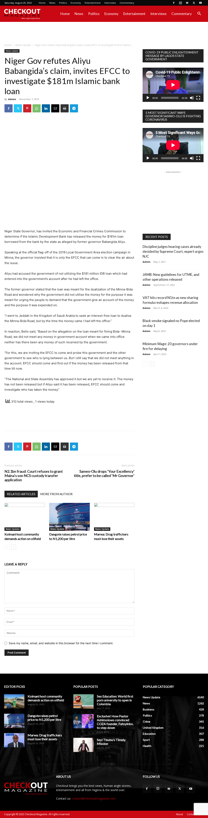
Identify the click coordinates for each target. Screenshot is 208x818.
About (179, 814)
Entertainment (93, 2)
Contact (191, 814)
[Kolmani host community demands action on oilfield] (24, 517)
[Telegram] (74, 108)
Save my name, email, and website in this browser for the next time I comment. (61, 643)
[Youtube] (200, 3)
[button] (199, 14)
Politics (63, 2)
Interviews (110, 2)
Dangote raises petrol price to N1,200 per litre (44, 717)
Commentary (127, 2)
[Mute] (192, 98)
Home (42, 2)
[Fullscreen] (198, 98)
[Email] (55, 108)
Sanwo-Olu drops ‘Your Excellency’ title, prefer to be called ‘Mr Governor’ (104, 473)
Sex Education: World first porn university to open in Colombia (115, 700)
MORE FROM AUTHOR (56, 494)
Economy (76, 2)
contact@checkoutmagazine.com (94, 798)
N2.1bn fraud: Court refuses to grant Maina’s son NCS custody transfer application (33, 475)
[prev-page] (7, 547)
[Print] (65, 108)
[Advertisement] (104, 33)
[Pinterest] (27, 108)
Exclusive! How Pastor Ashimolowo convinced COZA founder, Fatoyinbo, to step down (115, 721)
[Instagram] (180, 3)
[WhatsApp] (36, 108)
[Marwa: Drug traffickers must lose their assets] (114, 517)
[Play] (148, 98)
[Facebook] (174, 3)
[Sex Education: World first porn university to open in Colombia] (83, 701)
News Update (23, 45)
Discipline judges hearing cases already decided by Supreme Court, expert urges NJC (173, 251)
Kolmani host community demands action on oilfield (46, 698)
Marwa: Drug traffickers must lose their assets (45, 737)
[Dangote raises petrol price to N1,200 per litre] (69, 517)
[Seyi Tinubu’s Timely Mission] (83, 745)
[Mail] (187, 3)
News (52, 2)
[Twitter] (194, 3)
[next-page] (13, 547)
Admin (12, 99)
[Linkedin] (46, 108)
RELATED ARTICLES (21, 494)
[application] (173, 85)
